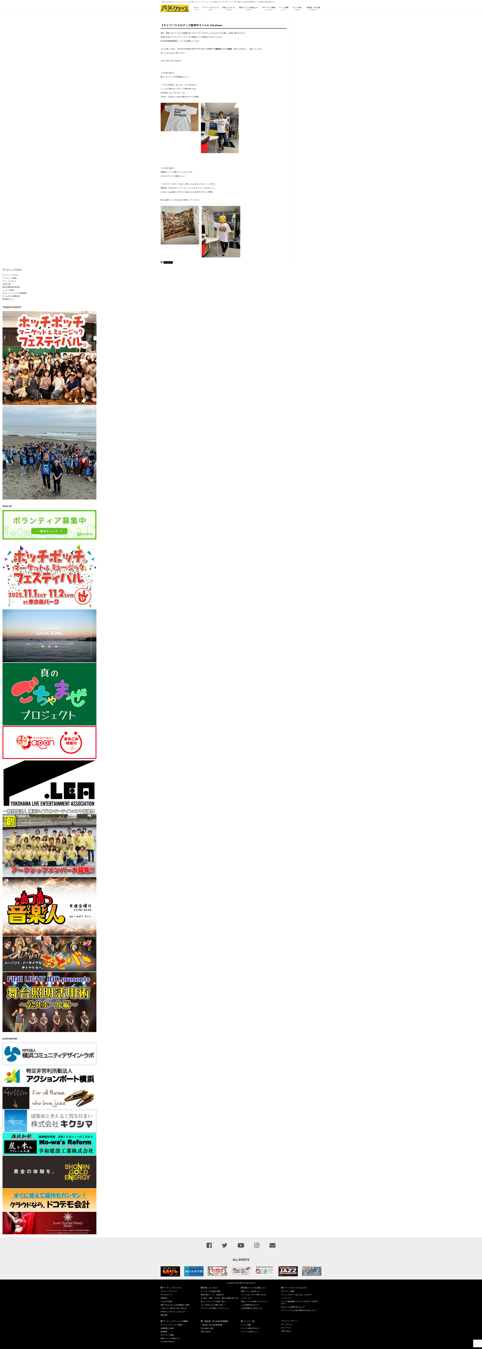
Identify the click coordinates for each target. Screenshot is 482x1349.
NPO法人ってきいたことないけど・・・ (175, 1312)
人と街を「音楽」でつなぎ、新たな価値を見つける (219, 1298)
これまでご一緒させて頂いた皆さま (174, 1308)
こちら (170, 53)
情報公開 (164, 1315)
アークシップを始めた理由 (210, 1291)
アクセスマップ (166, 1295)
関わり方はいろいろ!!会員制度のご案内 (175, 1305)
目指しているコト (228, 7)
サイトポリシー (287, 1324)
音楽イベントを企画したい (249, 7)
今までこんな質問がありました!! (293, 1307)
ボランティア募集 (268, 7)
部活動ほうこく (9, 299)
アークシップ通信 (10, 278)
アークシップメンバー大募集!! (172, 1325)
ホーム (196, 7)
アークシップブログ (10, 275)
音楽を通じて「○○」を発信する (212, 1295)
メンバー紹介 (297, 7)
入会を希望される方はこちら (251, 1308)
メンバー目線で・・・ (11, 290)
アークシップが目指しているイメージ (215, 1308)
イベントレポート (10, 281)
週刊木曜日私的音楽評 (11, 287)
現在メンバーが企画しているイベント (255, 1301)
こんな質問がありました (250, 1305)
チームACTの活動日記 (11, 296)
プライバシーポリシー (289, 1321)
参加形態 (164, 1332)
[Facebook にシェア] (162, 262)
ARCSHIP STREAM (167, 1342)
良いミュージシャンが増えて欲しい (214, 1301)
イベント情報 (283, 7)
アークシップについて (210, 7)
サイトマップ (286, 1328)
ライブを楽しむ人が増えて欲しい (213, 1305)
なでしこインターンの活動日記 (15, 293)
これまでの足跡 (166, 1301)
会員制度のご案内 (167, 1328)
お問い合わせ (206, 1332)
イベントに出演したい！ (250, 1332)
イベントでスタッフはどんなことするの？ (296, 1295)
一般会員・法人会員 (312, 7)
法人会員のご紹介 (207, 1328)
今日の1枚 (6, 284)
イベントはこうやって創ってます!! (253, 1295)
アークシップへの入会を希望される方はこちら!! (298, 1310)
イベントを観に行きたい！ (251, 1328)
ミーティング (246, 1298)
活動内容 (164, 1298)
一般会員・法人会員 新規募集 (211, 1325)
